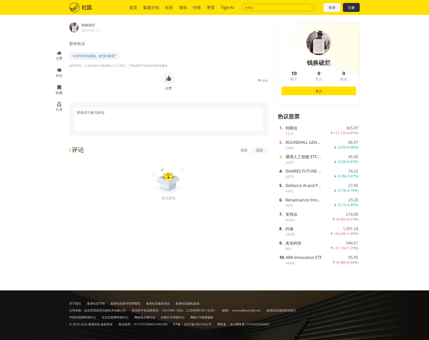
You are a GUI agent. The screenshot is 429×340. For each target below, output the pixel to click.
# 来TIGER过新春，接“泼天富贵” (94, 56)
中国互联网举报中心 (83, 317)
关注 (318, 91)
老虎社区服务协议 (158, 303)
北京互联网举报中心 (115, 317)
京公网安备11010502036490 (249, 324)
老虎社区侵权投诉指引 (281, 310)
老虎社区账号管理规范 (125, 303)
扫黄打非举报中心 (173, 317)
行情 (197, 7)
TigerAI (227, 7)
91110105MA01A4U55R (151, 324)
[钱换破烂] (74, 27)
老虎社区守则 (96, 303)
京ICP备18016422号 (198, 324)
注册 (351, 7)
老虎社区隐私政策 (187, 303)
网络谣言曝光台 (145, 317)
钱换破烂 (88, 25)
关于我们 (75, 303)
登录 (331, 7)
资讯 (183, 7)
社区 (85, 7)
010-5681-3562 (172, 310)
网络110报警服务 (202, 317)
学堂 (211, 7)
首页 (133, 7)
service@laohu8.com (246, 310)
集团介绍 (151, 7)
